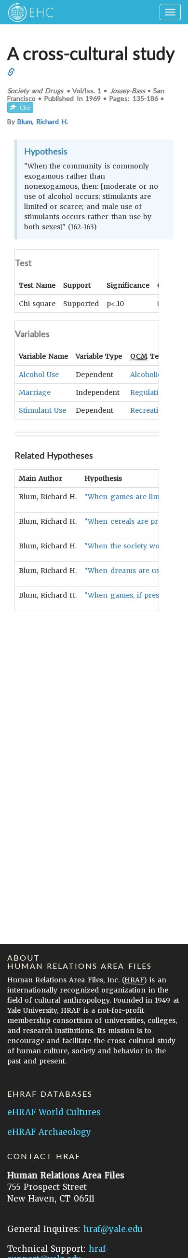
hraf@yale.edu (113, 1229)
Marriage (35, 392)
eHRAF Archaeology (49, 1132)
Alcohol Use (39, 374)
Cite (23, 107)
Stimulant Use (42, 410)
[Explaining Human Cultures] (27, 12)
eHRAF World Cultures (54, 1112)
